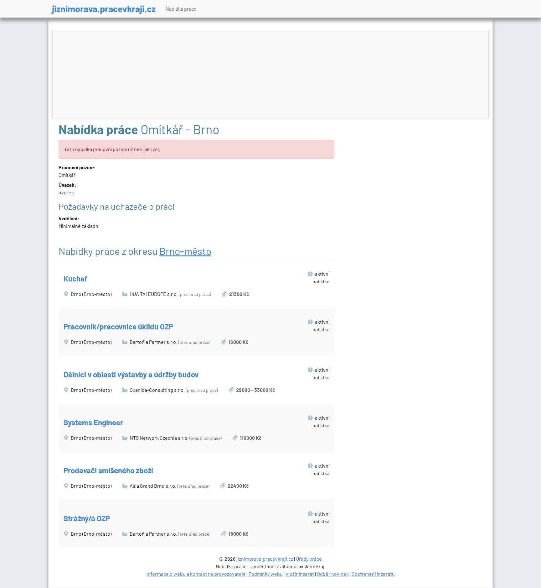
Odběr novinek (333, 574)
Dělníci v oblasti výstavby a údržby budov (131, 374)
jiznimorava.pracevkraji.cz (104, 8)
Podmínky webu (266, 574)
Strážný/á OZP (87, 518)
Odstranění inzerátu (373, 574)
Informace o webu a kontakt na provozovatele (196, 574)
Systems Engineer (93, 422)
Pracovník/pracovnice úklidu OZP (118, 326)
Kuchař (75, 278)
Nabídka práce (181, 9)
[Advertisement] (270, 75)
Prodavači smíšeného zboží (108, 470)
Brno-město (185, 251)
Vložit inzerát (300, 574)
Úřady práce (309, 559)
